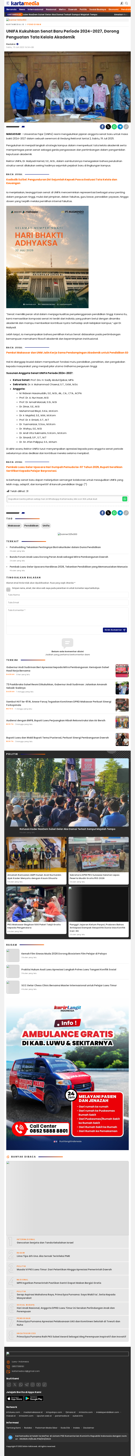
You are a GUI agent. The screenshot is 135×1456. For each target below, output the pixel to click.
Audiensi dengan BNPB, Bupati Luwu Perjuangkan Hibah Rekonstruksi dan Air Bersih (55, 720)
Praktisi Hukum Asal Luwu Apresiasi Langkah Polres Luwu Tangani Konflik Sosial (68, 969)
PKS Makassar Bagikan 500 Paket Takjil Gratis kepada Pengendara (34, 926)
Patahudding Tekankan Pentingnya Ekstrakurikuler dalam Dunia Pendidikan (55, 547)
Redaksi (10, 44)
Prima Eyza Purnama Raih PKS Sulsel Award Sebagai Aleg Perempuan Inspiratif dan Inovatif (71, 1336)
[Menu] (7, 3)
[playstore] (34, 1400)
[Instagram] (32, 1384)
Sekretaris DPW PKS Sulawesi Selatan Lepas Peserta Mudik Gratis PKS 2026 (94, 876)
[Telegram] (120, 126)
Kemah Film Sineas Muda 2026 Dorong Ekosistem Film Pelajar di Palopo (64, 953)
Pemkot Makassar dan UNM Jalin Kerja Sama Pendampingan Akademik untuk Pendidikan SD (67, 352)
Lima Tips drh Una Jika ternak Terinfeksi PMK (43, 1256)
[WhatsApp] (114, 126)
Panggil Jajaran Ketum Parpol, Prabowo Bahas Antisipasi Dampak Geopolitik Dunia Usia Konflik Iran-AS (97, 928)
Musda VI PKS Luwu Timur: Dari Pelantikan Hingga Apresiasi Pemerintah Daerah (64, 1269)
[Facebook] (102, 126)
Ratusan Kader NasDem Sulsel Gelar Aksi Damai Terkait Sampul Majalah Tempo (67, 829)
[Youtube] (38, 1384)
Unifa (46, 525)
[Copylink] (126, 126)
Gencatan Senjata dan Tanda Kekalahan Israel (45, 1242)
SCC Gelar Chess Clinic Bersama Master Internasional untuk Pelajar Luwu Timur (69, 985)
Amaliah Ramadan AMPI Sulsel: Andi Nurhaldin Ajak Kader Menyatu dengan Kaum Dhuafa (34, 876)
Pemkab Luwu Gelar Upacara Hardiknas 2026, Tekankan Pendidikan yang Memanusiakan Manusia (69, 566)
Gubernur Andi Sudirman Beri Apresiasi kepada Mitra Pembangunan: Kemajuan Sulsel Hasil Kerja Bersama (57, 669)
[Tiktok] (44, 1384)
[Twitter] (108, 126)
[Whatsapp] (20, 1384)
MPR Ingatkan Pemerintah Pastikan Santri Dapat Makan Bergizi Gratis (59, 1283)
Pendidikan (34, 24)
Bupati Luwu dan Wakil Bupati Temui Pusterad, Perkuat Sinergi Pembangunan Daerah (57, 737)
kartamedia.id (15, 24)
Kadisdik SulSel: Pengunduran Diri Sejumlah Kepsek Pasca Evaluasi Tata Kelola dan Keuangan (61, 181)
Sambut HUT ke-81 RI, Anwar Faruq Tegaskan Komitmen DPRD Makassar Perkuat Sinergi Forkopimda (58, 703)
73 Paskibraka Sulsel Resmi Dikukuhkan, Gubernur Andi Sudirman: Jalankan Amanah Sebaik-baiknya (56, 686)
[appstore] (14, 1400)
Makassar (14, 525)
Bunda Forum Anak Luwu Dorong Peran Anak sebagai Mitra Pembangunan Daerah (59, 557)
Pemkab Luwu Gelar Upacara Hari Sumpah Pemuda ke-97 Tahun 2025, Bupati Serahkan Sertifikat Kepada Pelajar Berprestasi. (64, 469)
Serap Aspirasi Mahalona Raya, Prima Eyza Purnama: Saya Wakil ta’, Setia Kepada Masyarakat (66, 1296)
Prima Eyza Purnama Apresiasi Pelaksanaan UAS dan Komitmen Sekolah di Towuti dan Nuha (68, 1323)
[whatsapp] (124, 498)
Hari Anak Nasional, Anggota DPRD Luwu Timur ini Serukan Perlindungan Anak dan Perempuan (66, 1309)
